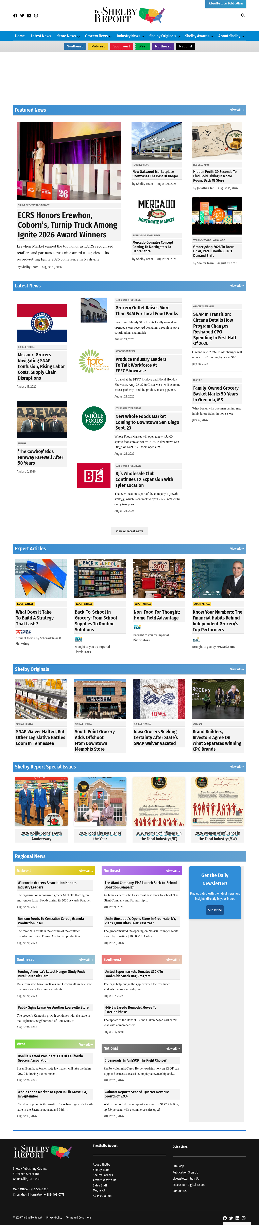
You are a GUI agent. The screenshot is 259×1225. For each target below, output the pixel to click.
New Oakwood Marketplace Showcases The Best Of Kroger (155, 173)
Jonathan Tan (205, 188)
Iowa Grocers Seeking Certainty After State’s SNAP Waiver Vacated (156, 737)
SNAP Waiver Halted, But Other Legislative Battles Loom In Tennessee (40, 737)
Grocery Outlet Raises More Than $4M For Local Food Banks (147, 310)
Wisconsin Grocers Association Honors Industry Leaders (47, 885)
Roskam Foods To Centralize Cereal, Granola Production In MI (51, 920)
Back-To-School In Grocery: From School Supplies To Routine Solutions (96, 620)
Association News (125, 351)
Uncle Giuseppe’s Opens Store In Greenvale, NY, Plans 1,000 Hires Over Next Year (140, 920)
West (143, 46)
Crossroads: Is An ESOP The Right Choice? (136, 1060)
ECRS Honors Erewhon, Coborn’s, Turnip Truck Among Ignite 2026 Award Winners (67, 225)
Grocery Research (203, 306)
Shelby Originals (162, 35)
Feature (22, 443)
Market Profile (26, 347)
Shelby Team (29, 267)
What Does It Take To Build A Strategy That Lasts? (35, 618)
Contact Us (180, 1191)
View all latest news (129, 531)
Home (20, 35)
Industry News (128, 35)
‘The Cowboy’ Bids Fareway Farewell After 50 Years (40, 457)
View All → (237, 110)
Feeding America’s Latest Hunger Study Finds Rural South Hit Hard (51, 973)
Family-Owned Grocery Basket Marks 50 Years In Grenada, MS (216, 394)
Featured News (141, 164)
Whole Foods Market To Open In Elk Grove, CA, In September (52, 1094)
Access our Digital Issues (189, 1185)
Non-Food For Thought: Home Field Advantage (157, 615)
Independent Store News (146, 235)
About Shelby (229, 35)
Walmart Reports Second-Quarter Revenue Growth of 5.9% (137, 1094)
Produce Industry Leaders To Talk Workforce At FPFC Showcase (141, 365)
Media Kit (99, 1190)
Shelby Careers (103, 1175)
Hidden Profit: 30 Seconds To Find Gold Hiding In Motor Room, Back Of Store (215, 176)
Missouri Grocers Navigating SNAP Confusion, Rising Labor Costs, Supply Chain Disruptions (41, 366)
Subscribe (215, 910)
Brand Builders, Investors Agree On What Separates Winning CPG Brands (217, 740)
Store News (66, 35)
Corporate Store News (128, 300)
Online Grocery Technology (33, 205)
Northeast (163, 46)
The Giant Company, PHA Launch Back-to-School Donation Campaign (141, 885)
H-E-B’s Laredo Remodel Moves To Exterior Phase (131, 1009)
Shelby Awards (197, 35)
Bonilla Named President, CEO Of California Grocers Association (50, 1058)
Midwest (98, 46)
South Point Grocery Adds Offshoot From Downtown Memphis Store (95, 740)
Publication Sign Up (185, 1172)
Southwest (121, 46)
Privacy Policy (54, 1217)
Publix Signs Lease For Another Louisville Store (53, 1007)
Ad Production (102, 1196)
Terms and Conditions (78, 1217)
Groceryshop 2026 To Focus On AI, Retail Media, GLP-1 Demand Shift (213, 251)
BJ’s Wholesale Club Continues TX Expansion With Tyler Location (144, 479)
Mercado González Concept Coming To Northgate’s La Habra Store (153, 246)
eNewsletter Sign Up (186, 1178)
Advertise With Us (104, 1180)
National (185, 46)
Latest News (41, 35)
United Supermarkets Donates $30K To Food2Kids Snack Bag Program (134, 973)
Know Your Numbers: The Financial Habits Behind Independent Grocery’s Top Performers (217, 620)
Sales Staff (100, 1185)
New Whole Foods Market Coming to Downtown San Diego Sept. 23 (147, 422)
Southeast (75, 46)
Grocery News (96, 35)
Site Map (178, 1166)
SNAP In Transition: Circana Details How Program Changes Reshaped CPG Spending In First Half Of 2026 (214, 328)
